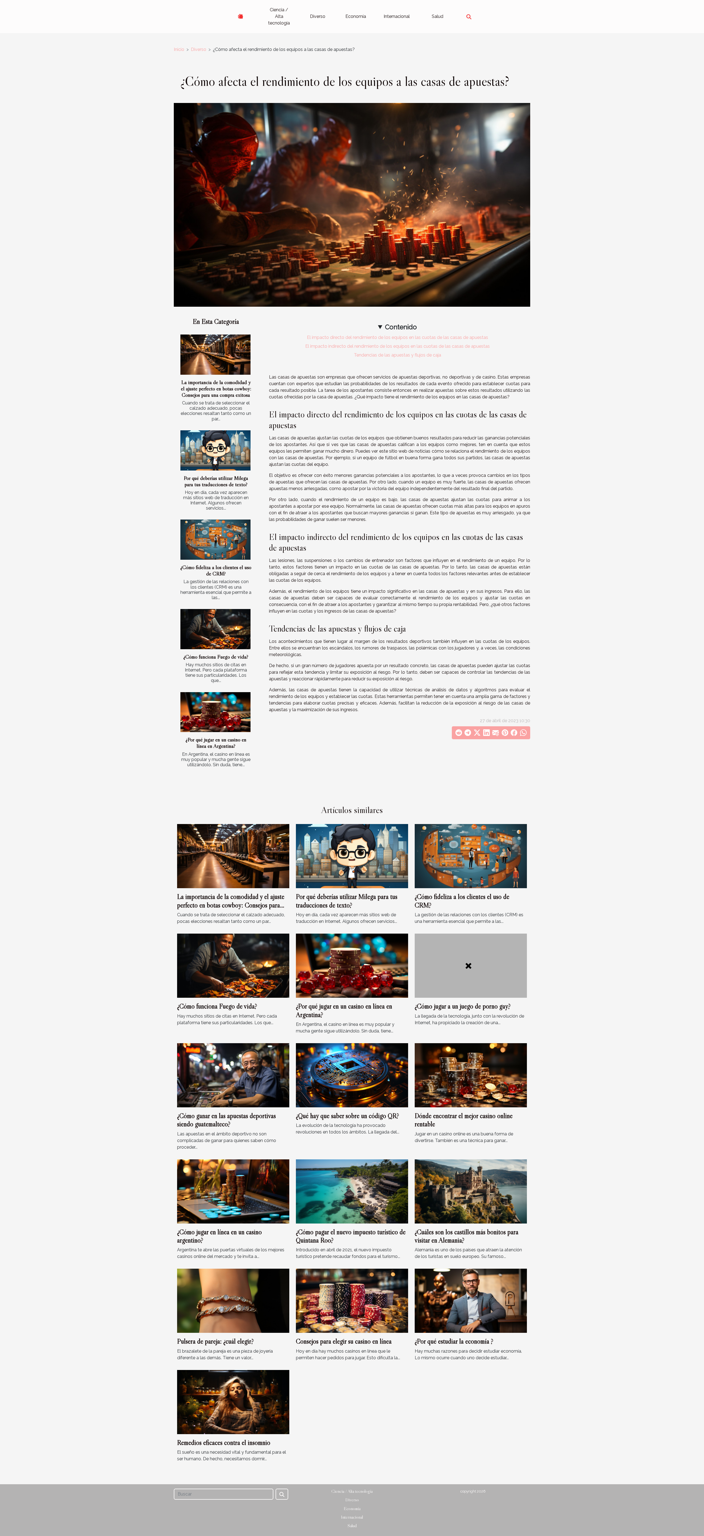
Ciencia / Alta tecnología (279, 16)
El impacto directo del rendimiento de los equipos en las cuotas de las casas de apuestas (397, 337)
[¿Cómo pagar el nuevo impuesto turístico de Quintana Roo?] (352, 1191)
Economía (355, 16)
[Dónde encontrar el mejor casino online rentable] (471, 1075)
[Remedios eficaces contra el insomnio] (233, 1401)
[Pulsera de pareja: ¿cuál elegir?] (233, 1300)
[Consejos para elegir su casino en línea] (352, 1300)
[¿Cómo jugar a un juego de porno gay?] (471, 965)
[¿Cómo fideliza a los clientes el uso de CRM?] (215, 540)
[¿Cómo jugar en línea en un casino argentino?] (233, 1191)
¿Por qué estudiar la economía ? (454, 1341)
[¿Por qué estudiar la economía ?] (471, 1300)
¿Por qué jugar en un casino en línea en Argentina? (216, 742)
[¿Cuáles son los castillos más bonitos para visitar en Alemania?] (471, 1191)
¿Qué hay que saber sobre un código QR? (347, 1116)
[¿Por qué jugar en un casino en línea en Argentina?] (215, 712)
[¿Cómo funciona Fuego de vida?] (215, 629)
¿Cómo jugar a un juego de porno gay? (463, 1006)
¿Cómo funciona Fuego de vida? (215, 656)
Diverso (317, 16)
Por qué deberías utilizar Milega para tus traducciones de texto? (216, 481)
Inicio (179, 49)
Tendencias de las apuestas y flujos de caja (397, 355)
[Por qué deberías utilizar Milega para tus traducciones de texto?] (215, 450)
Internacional (397, 16)
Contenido (401, 327)
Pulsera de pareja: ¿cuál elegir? (215, 1341)
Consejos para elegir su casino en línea (344, 1341)
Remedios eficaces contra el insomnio (223, 1443)
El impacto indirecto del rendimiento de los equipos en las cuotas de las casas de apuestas (397, 346)
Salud (437, 16)
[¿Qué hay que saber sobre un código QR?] (352, 1075)
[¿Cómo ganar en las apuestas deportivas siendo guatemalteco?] (233, 1075)
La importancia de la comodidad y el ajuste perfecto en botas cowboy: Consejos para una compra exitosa (216, 388)
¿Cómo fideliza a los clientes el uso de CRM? (215, 570)
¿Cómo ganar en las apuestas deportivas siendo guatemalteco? (226, 1120)
